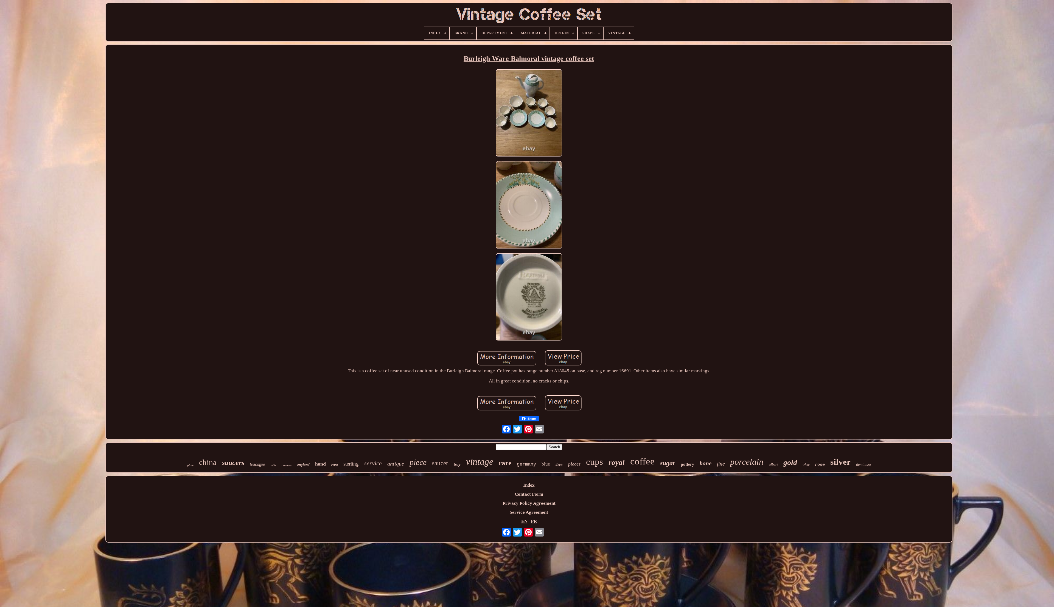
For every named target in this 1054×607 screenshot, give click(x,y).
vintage (479, 461)
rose (820, 464)
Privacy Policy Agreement (529, 503)
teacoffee (257, 464)
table (273, 465)
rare (505, 463)
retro (334, 465)
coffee (642, 461)
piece (418, 462)
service (373, 463)
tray (457, 464)
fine (721, 464)
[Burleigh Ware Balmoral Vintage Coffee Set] (529, 114)
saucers (233, 463)
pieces (574, 464)
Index (529, 485)
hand (320, 464)
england (303, 465)
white (806, 465)
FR (534, 521)
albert (773, 465)
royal (617, 462)
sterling (351, 464)
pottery (687, 464)
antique (395, 464)
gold (790, 462)
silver (840, 462)
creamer (287, 465)
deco (559, 465)
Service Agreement (529, 512)
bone (705, 463)
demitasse (863, 465)
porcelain (746, 462)
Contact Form (529, 494)
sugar (667, 463)
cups (594, 462)
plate (190, 465)
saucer (440, 463)
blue (546, 464)
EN (524, 521)
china (208, 462)
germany (526, 464)
